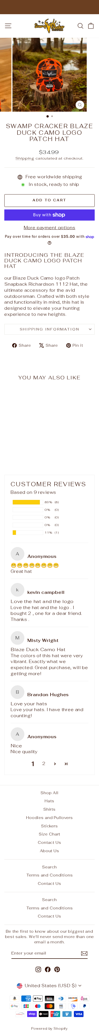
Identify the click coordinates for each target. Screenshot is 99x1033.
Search (49, 867)
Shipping (24, 158)
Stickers (49, 826)
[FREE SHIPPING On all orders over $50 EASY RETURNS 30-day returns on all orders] (49, 7)
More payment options (49, 227)
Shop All (49, 792)
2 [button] (44, 763)
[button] (55, 764)
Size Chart (49, 834)
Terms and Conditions (49, 875)
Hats (49, 800)
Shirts (49, 809)
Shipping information (49, 329)
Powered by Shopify (49, 1028)
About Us (49, 850)
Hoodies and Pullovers (49, 817)
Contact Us (49, 842)
